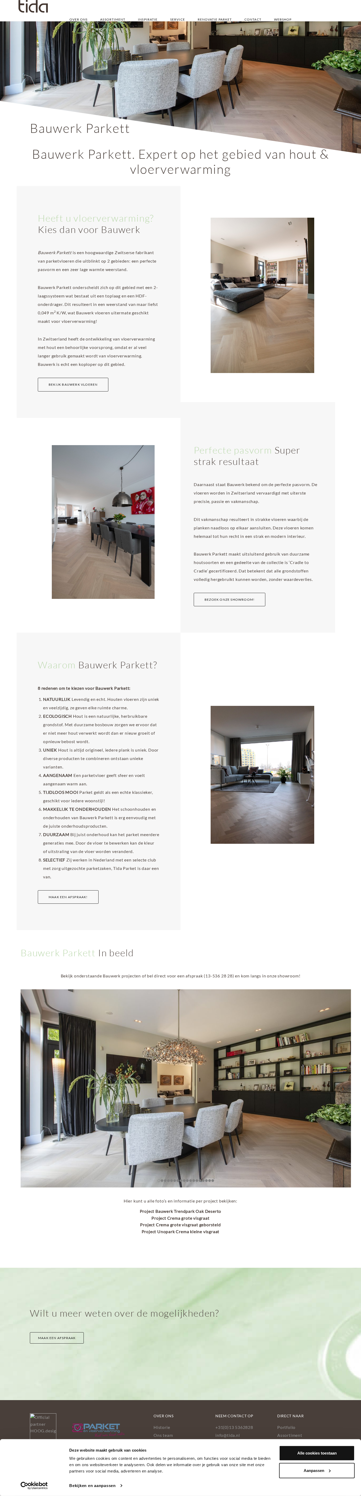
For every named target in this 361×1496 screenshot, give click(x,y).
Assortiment (112, 19)
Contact (252, 19)
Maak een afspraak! (68, 897)
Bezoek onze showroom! (229, 600)
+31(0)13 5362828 (234, 1426)
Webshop (283, 19)
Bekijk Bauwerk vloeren (73, 384)
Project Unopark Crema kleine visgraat (181, 1231)
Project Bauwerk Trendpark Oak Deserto (180, 1211)
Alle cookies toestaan (317, 1453)
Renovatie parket (215, 19)
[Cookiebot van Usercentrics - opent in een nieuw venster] (34, 1486)
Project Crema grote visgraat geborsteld (180, 1224)
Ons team (163, 1435)
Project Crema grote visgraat (180, 1217)
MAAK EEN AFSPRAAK (57, 1338)
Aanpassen (314, 1470)
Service (177, 19)
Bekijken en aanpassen (92, 1485)
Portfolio (286, 1426)
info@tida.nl (227, 1435)
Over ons (79, 19)
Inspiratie (148, 19)
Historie (162, 1426)
